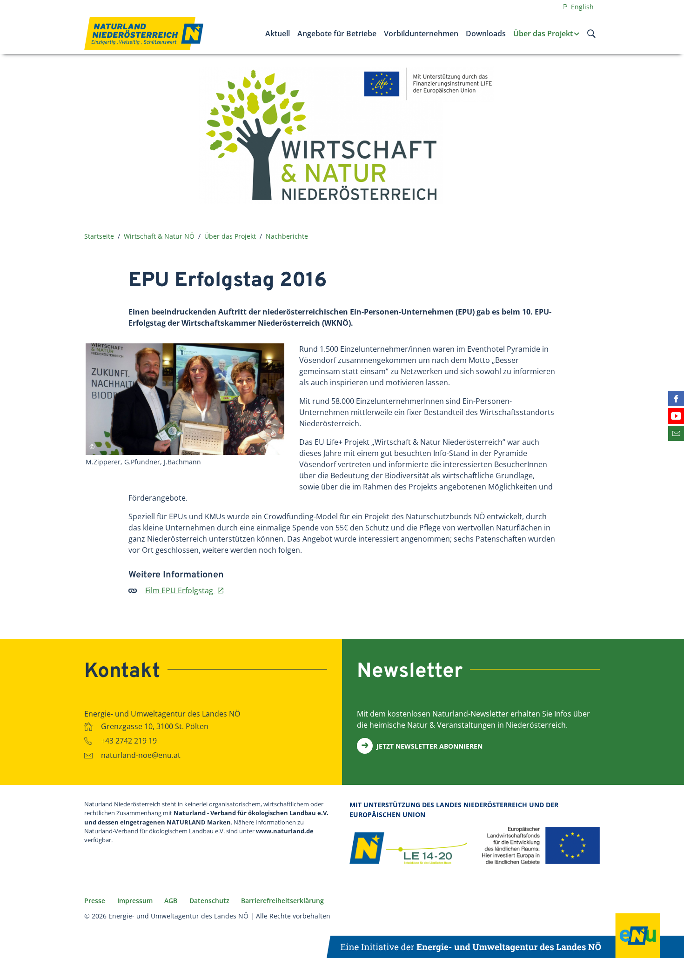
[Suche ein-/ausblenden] (591, 33)
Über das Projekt (543, 33)
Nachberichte (287, 236)
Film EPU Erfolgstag (180, 590)
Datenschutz (209, 900)
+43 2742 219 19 (129, 741)
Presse (94, 900)
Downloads (486, 33)
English (581, 6)
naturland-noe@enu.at (141, 755)
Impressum (135, 900)
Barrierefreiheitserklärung (282, 900)
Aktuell (277, 33)
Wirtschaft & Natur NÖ (159, 236)
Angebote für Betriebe (336, 33)
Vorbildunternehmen (421, 33)
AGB (170, 900)
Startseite (99, 236)
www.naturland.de (285, 831)
